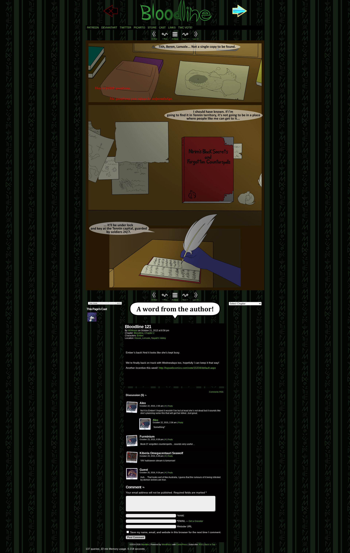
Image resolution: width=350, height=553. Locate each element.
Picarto (139, 27)
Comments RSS (216, 392)
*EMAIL (190, 520)
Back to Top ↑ (211, 544)
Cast (162, 27)
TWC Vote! (185, 27)
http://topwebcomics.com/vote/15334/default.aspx (187, 367)
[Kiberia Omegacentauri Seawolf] (132, 457)
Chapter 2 (149, 333)
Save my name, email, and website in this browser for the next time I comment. (175, 532)
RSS (201, 544)
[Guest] (132, 474)
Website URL (184, 526)
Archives (175, 39)
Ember (140, 335)
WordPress (167, 544)
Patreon (93, 27)
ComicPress (181, 544)
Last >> (196, 39)
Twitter (125, 27)
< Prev (164, 39)
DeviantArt (109, 27)
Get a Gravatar (196, 521)
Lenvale (146, 338)
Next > (185, 39)
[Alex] (132, 407)
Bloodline (138, 333)
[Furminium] (132, 441)
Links (172, 27)
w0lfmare (132, 330)
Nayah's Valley (158, 338)
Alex (155, 419)
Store (152, 27)
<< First (154, 39)
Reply (170, 406)
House (138, 338)
